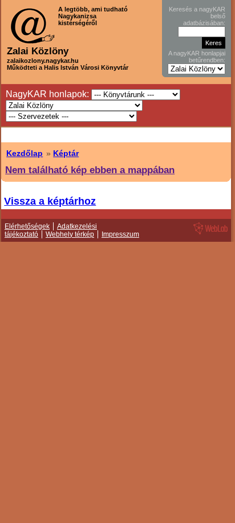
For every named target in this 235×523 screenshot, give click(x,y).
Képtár (66, 153)
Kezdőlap (24, 153)
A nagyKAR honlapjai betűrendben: (196, 56)
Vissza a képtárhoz (50, 201)
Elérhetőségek (27, 226)
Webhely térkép (70, 234)
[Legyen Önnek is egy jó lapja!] (209, 234)
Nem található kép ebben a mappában (90, 169)
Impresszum (120, 234)
